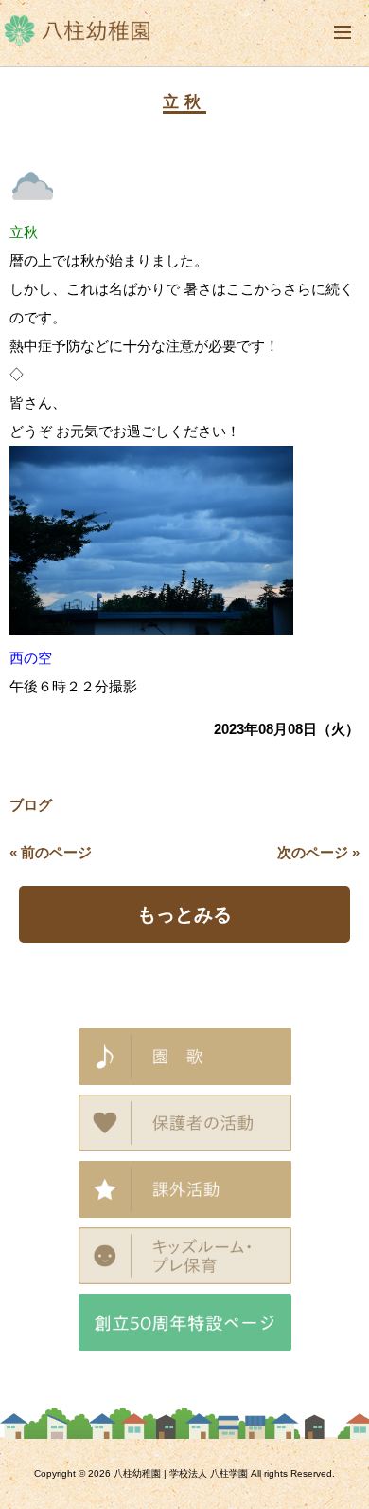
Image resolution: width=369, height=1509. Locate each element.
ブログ (30, 805)
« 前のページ (50, 852)
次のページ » (318, 852)
